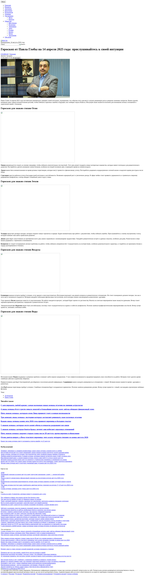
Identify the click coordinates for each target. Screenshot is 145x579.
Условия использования (44, 574)
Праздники (8, 10)
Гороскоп (8, 5)
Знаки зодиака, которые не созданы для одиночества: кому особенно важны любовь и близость (33, 454)
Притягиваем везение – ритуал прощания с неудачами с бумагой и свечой (26, 565)
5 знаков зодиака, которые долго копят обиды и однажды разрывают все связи (35, 425)
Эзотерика (8, 9)
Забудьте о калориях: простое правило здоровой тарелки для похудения (25, 508)
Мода (10, 18)
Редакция (18, 574)
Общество (8, 21)
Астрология (9, 395)
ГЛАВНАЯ (4, 54)
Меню (3, 2)
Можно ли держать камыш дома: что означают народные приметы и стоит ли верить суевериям (33, 561)
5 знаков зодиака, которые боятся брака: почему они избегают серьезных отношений (37, 429)
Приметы (8, 7)
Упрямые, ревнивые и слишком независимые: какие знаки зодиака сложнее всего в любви (31, 451)
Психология (9, 12)
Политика (12, 25)
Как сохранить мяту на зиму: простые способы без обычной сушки (23, 513)
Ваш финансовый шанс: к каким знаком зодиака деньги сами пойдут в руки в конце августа (32, 458)
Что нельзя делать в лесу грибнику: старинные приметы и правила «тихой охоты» (28, 559)
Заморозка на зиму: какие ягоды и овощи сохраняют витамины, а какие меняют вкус (29, 504)
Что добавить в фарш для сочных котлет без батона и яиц (20, 497)
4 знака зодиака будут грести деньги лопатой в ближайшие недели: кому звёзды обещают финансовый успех (47, 409)
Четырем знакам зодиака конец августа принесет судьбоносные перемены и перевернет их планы (34, 459)
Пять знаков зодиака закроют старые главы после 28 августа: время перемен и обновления (40, 433)
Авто (10, 28)
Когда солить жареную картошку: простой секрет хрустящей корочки (24, 503)
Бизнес (11, 32)
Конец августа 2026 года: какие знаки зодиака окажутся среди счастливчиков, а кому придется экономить (36, 461)
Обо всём (8, 37)
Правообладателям (29, 574)
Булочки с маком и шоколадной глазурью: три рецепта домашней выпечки (26, 512)
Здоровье (8, 14)
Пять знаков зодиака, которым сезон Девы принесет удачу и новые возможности (35, 413)
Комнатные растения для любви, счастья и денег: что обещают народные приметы (28, 554)
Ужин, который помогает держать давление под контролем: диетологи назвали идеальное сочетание (35, 501)
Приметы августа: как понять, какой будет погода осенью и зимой (23, 552)
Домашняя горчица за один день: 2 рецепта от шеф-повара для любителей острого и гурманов (32, 515)
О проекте (4, 574)
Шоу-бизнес (13, 23)
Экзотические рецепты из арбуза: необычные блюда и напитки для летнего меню (28, 510)
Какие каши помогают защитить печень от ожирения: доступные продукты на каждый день (32, 517)
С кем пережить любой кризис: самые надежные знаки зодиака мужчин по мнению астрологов (42, 405)
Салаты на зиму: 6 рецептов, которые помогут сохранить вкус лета (23, 494)
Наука (11, 34)
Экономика (12, 26)
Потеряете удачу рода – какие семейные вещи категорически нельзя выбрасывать (28, 563)
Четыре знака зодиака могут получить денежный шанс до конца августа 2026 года (28, 463)
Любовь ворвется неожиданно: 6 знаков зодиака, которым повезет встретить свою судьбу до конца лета (36, 456)
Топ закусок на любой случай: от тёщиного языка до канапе (21, 499)
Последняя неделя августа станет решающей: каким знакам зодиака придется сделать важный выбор (35, 452)
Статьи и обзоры (72, 574)
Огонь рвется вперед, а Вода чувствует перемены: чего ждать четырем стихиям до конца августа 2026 (44, 437)
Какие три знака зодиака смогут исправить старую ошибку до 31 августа (25, 441)
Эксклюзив (12, 35)
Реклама (11, 574)
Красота (11, 19)
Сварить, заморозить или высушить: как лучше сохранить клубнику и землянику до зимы (31, 522)
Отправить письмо (60, 574)
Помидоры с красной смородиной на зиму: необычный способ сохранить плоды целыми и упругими (35, 520)
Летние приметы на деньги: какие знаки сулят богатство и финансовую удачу (27, 567)
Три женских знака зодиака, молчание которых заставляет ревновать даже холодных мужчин (41, 417)
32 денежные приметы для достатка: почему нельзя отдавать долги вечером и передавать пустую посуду (36, 556)
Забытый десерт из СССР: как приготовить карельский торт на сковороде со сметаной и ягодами (33, 524)
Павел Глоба (9, 397)
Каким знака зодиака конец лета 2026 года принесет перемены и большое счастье (36, 421)
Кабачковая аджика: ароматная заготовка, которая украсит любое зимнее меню (27, 519)
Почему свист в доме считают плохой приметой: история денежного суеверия (27, 549)
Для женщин (9, 16)
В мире (11, 30)
